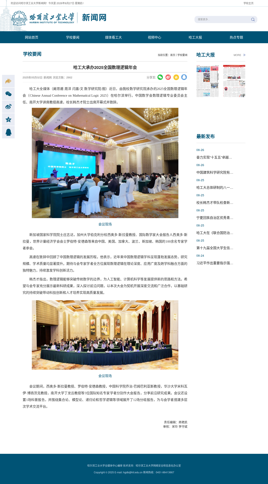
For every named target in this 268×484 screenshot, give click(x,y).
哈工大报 (195, 37)
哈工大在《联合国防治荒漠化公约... (222, 232)
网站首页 (31, 37)
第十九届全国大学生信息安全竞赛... (222, 247)
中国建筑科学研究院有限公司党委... (222, 172)
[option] (207, 94)
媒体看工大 (113, 37)
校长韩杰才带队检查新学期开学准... (222, 202)
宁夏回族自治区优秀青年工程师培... (222, 217)
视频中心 (154, 37)
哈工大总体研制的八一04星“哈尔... (221, 187)
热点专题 (236, 37)
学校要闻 (72, 37)
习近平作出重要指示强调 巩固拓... (221, 262)
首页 (172, 55)
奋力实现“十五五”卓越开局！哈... (220, 157)
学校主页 (249, 3)
